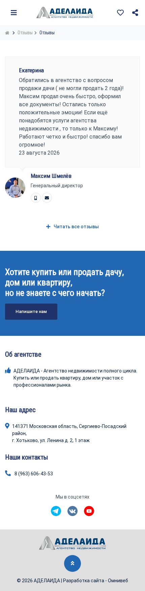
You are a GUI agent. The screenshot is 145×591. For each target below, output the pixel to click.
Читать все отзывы (76, 226)
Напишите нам (31, 311)
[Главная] (8, 32)
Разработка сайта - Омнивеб (95, 580)
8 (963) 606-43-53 (33, 473)
